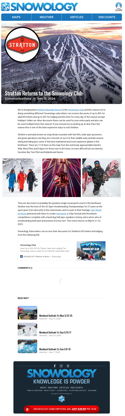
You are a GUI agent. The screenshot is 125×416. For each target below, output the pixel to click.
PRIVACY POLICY (49, 390)
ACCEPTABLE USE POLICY (78, 390)
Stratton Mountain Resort (49, 110)
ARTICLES (76, 17)
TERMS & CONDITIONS (34, 390)
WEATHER (46, 17)
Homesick (61, 213)
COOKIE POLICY (62, 390)
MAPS (16, 17)
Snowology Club (76, 110)
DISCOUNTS (107, 17)
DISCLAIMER (92, 390)
